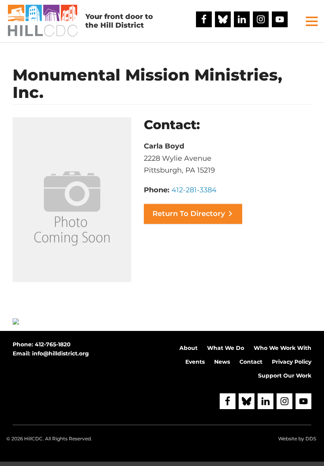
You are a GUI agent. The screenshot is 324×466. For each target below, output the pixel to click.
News (222, 361)
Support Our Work (284, 375)
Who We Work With (282, 347)
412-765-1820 (53, 344)
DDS (310, 439)
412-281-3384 (194, 190)
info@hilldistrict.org (60, 353)
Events (195, 361)
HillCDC (33, 439)
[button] (312, 21)
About (188, 347)
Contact (250, 361)
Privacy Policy (291, 361)
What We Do (225, 347)
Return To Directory (189, 213)
